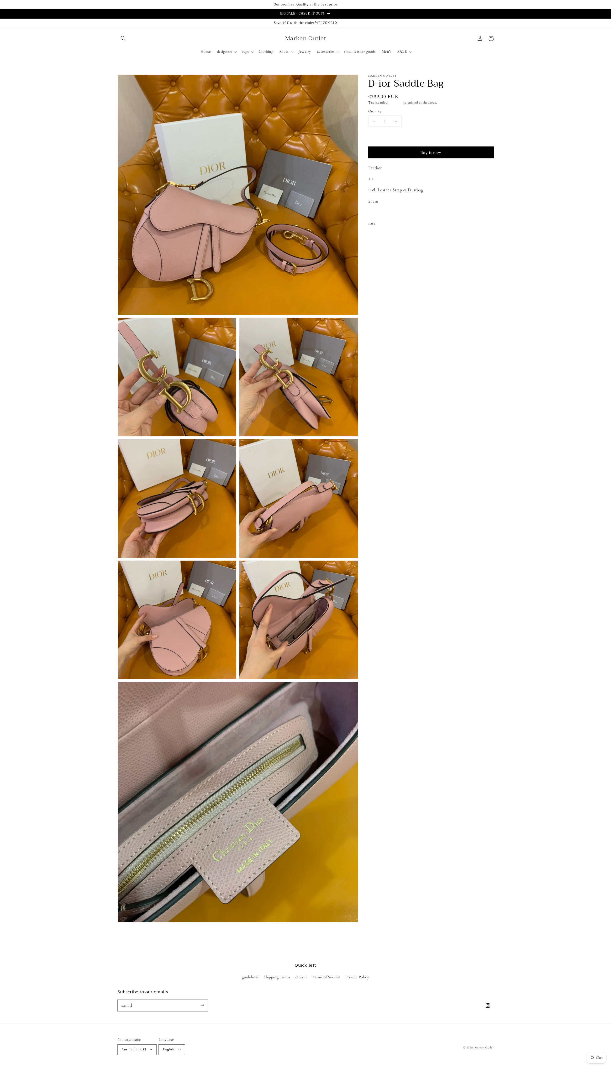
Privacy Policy (357, 977)
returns (301, 977)
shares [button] (379, 236)
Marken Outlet (484, 1047)
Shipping (396, 103)
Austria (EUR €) (133, 1049)
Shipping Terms (277, 977)
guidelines (250, 977)
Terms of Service (326, 977)
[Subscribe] (202, 1005)
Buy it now (430, 153)
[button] (123, 38)
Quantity (375, 111)
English (168, 1049)
